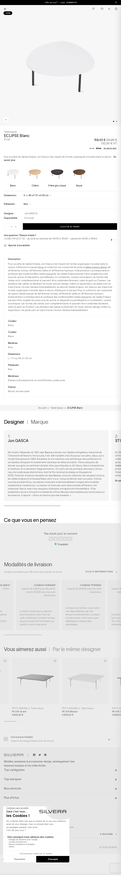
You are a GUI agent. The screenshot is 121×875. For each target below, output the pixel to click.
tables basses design (96, 267)
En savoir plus (110, 148)
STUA (7, 139)
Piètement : (10, 204)
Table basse (37, 708)
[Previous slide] (47, 864)
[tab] (113, 121)
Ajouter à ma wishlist (19, 245)
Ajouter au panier (69, 227)
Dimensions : (10, 195)
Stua (40, 267)
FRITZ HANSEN (20, 708)
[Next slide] (74, 864)
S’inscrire (106, 834)
